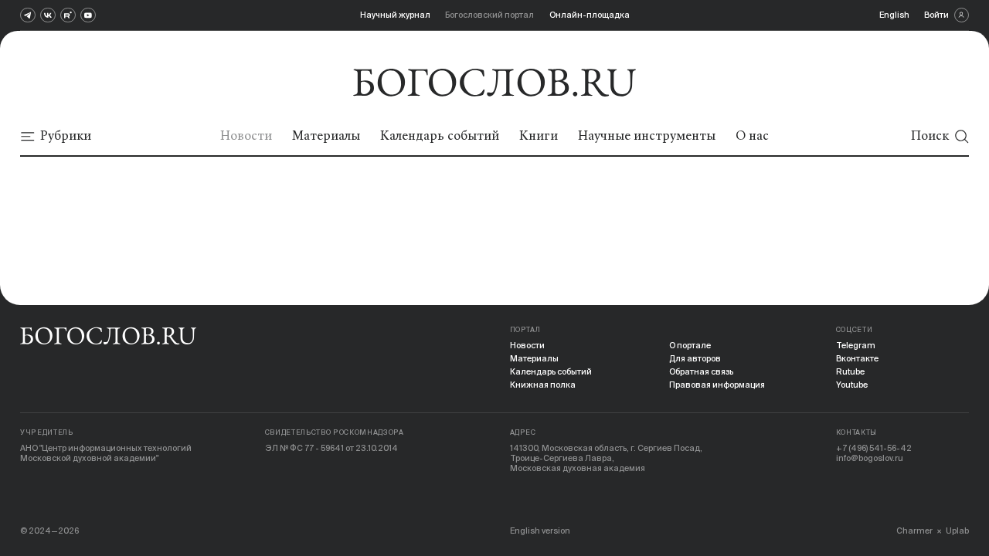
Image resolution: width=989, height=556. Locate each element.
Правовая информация (717, 384)
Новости (527, 345)
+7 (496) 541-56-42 (874, 448)
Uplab (957, 530)
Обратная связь (701, 371)
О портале (690, 345)
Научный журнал (395, 14)
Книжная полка (543, 384)
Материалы (534, 358)
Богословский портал (489, 14)
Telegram (855, 345)
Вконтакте (857, 358)
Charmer (914, 530)
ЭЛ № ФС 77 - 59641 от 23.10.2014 (331, 448)
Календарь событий (551, 371)
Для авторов (695, 358)
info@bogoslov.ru (869, 458)
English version (540, 530)
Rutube (850, 371)
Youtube (852, 384)
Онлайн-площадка (589, 14)
